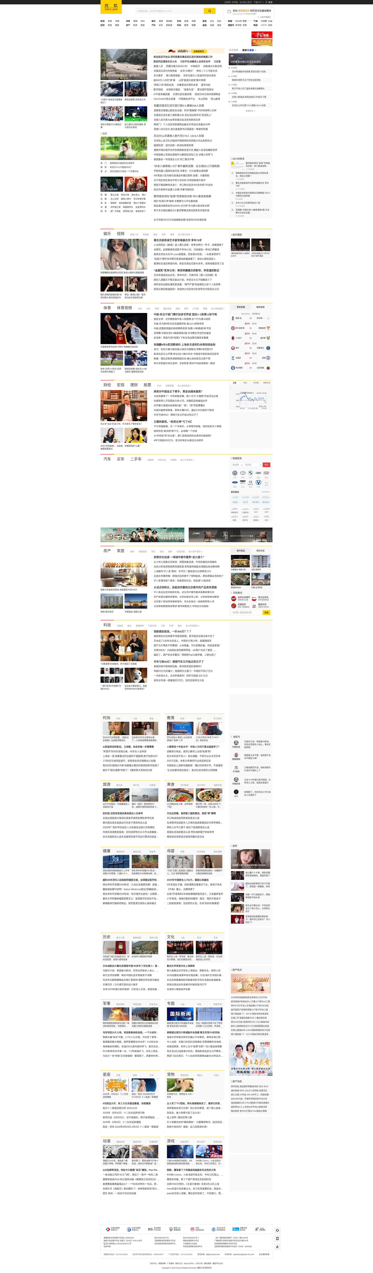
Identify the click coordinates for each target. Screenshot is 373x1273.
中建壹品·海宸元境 (238, 570)
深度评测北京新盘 (264, 607)
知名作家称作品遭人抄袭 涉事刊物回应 (174, 189)
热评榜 (238, 25)
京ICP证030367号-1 (191, 1238)
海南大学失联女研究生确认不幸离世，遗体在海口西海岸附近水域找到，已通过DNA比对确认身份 (217, 1037)
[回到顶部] (277, 1254)
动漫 (212, 25)
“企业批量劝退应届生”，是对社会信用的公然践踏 (192, 770)
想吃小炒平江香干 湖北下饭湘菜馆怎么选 (188, 827)
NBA (143, 21)
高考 (182, 718)
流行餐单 (184, 785)
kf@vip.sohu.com (213, 1254)
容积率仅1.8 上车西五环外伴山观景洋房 (249, 1107)
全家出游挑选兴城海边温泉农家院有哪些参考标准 (128, 818)
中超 (156, 308)
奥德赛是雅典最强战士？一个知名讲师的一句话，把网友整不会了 (136, 1184)
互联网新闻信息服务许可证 (164, 1241)
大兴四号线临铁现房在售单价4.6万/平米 (249, 997)
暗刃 (144, 195)
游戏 (219, 25)
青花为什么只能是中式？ (121, 167)
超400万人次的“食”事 (164, 80)
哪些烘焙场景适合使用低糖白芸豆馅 (185, 836)
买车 (161, 25)
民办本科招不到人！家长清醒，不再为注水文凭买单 (193, 756)
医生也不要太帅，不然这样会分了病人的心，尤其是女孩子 (258, 908)
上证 (234, 383)
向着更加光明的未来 (187, 85)
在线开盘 (180, 551)
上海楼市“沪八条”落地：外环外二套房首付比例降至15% (182, 571)
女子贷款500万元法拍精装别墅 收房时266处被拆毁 (180, 220)
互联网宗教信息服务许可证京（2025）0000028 (233, 1247)
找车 (266, 465)
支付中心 (153, 1263)
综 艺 (104, 211)
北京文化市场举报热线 (221, 1229)
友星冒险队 (141, 207)
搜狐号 (236, 737)
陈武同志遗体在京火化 (165, 61)
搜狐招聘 (162, 1263)
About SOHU (189, 1263)
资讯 (153, 551)
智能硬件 (139, 626)
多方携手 (158, 75)
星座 (106, 1074)
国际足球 (167, 308)
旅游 (186, 21)
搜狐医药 (120, 852)
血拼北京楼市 (244, 597)
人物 (135, 718)
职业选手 (201, 1142)
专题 (117, 21)
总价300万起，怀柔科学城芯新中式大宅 (249, 1099)
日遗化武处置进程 (182, 94)
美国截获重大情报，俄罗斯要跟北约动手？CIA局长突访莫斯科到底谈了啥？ (142, 1042)
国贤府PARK (236, 588)
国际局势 (120, 1004)
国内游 (119, 785)
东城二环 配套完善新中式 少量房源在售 (249, 1018)
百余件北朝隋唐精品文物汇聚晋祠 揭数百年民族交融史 (131, 980)
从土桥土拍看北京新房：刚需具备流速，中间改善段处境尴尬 (185, 562)
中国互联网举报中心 (115, 1229)
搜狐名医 (137, 852)
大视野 (264, 21)
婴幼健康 (218, 852)
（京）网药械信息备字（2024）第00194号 (231, 1238)
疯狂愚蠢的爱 (125, 203)
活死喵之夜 (115, 207)
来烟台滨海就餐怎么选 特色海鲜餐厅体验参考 (190, 832)
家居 (143, 25)
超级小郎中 (126, 199)
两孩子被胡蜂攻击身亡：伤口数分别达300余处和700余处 (183, 185)
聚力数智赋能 (173, 75)
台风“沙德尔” (186, 71)
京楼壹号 (242, 604)
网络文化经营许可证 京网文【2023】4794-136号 (123, 1241)
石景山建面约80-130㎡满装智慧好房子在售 (250, 1030)
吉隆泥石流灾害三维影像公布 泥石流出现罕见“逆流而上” (183, 115)
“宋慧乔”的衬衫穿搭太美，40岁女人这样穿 (124, 751)
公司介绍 (199, 1263)
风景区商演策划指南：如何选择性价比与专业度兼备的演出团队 (135, 832)
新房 (135, 25)
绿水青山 (135, 195)
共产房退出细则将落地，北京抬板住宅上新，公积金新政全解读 (186, 597)
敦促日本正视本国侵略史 (207, 94)
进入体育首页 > (217, 308)
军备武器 (137, 1004)
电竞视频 (184, 1142)
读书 (199, 938)
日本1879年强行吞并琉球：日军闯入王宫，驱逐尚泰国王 (132, 989)
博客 (245, 21)
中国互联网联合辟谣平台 (192, 1247)
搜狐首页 (111, 7)
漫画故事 (120, 1142)
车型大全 (161, 460)
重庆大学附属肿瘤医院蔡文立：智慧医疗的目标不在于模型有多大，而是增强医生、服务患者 (150, 898)
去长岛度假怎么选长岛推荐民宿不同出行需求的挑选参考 (132, 836)
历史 (219, 21)
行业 (159, 386)
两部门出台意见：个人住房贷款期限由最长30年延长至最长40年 (200, 1056)
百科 (161, 551)
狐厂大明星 (115, 211)
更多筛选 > (266, 492)
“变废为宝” (188, 89)
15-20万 (256, 497)
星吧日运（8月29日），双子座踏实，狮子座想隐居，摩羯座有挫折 (137, 1117)
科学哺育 (201, 852)
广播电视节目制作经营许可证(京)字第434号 (231, 1241)
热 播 (104, 195)
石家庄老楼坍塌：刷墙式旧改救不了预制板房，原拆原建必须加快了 (189, 576)
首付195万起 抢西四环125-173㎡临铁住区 (250, 1022)
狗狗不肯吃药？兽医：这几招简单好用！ (188, 1127)
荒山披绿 (215, 99)
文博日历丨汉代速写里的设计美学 (120, 984)
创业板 (256, 383)
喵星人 (200, 1075)
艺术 (216, 938)
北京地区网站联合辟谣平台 (164, 1244)
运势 (135, 1075)
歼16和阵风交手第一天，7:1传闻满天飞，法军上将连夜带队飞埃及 (137, 1051)
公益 (270, 21)
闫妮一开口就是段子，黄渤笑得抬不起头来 (258, 896)
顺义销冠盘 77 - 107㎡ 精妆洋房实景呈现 (249, 1014)
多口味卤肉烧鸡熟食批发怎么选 (183, 818)
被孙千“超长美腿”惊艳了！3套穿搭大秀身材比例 (127, 770)
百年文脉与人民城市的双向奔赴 (199, 75)
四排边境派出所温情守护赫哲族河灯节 (186, 984)
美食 (171, 784)
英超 (135, 21)
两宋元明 (153, 938)
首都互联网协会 (243, 1229)
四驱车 (235, 502)
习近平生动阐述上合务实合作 (195, 61)
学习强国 (261, 34)
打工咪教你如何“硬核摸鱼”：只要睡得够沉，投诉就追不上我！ (199, 1122)
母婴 (194, 21)
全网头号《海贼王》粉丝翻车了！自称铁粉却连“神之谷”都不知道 (136, 1188)
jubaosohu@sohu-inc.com (243, 1254)
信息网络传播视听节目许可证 (225, 1244)
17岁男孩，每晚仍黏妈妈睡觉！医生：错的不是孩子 (194, 898)
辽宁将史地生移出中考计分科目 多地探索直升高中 (180, 180)
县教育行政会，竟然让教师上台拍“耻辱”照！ (190, 751)
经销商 (173, 460)
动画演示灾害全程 (212, 66)
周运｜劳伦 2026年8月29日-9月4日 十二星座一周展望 (130, 1127)
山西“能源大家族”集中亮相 (192, 80)
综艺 (163, 234)
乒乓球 (195, 308)
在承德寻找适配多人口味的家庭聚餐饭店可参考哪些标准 (196, 822)
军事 (110, 21)
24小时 (238, 21)
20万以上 (266, 497)
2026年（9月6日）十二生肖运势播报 (122, 1122)
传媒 (199, 1004)
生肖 (151, 1075)
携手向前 (205, 85)
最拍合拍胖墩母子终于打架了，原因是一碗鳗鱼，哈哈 (258, 885)
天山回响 (202, 99)
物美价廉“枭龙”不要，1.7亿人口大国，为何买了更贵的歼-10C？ (135, 1037)
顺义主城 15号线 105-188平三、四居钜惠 (250, 1094)
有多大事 (125, 195)
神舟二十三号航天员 (206, 71)
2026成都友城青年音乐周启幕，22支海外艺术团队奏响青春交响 (200, 975)
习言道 (217, 61)
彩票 (245, 25)
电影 (155, 234)
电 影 (104, 203)
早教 (182, 852)
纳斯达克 (266, 383)
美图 (172, 234)
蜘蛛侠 (113, 203)
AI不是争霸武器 (162, 94)
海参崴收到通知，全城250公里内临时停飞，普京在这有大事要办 (136, 1046)
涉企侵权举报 (264, 1254)
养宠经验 (184, 1075)
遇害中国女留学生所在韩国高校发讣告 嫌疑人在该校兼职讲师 (185, 150)
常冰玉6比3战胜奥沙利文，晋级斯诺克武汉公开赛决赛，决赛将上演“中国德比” (207, 1051)
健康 (194, 25)
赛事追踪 (218, 1142)
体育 (107, 308)
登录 (270, 2)
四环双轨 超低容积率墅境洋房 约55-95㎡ (249, 1086)
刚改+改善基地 (243, 607)
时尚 (106, 718)
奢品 (151, 718)
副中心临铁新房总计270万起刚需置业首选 (250, 1026)
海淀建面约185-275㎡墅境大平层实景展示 (250, 1103)
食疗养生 (201, 785)
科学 (171, 626)
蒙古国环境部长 (205, 89)
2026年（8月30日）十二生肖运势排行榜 (124, 1113)
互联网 (120, 626)
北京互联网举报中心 (136, 1229)
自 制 (104, 199)
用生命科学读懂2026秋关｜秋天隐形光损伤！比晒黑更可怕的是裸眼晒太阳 (141, 894)
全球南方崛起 (173, 89)
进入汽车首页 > (187, 460)
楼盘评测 (262, 604)
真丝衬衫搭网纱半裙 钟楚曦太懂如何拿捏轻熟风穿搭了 (131, 765)
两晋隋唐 (137, 938)
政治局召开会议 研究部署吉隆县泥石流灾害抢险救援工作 (183, 57)
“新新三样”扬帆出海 (164, 85)
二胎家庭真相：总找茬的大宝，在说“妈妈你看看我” (193, 903)
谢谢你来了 (141, 211)
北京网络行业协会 (157, 1229)
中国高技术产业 (187, 99)
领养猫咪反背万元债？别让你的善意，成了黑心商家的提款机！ (199, 1108)
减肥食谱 (218, 785)
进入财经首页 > (184, 386)
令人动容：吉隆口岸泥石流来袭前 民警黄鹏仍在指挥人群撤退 (198, 1042)
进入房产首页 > (196, 551)
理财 (117, 25)
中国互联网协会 (199, 1229)
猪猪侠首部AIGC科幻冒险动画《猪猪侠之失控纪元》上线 (132, 1179)
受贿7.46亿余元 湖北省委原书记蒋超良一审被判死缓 (181, 129)
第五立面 (114, 195)
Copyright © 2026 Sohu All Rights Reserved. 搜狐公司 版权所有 (187, 1268)
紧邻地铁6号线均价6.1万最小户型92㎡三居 (250, 1001)
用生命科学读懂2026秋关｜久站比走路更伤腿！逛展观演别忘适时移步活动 (141, 884)
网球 (205, 308)
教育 (186, 25)
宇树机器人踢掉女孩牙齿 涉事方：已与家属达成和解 (181, 171)
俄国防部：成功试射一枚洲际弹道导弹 (173, 145)
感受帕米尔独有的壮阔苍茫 (122, 163)
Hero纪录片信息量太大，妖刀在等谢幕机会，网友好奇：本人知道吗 (202, 1188)
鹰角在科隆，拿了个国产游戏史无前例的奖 (189, 1179)
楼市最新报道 (263, 600)
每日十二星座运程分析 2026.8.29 (120, 1108)
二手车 (136, 459)
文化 (212, 21)
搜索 (266, 612)
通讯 (129, 626)
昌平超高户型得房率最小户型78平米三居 (249, 1009)
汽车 (107, 459)
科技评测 (152, 626)
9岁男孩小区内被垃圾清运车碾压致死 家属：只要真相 (181, 175)
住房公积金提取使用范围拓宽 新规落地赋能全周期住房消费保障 (187, 566)
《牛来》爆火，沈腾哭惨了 (181, 889)
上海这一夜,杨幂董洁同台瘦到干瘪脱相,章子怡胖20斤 (130, 756)
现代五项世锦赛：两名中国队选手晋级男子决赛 (127, 975)
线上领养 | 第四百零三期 (179, 1117)
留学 (199, 718)
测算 (118, 1075)
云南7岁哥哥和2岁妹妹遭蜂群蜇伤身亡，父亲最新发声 (195, 894)
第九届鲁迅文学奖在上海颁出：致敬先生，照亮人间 (193, 970)
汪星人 (217, 1075)
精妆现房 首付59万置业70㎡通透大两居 (249, 1111)
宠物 (171, 1074)
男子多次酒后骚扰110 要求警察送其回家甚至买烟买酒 (181, 210)
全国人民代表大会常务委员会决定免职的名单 (177, 120)
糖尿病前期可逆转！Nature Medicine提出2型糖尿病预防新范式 (135, 889)
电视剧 (169, 21)
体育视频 (124, 308)
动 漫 (104, 207)
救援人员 (158, 66)
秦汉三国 (120, 938)
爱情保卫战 (128, 211)
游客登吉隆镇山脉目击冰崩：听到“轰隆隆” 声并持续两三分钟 (185, 110)
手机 (162, 626)
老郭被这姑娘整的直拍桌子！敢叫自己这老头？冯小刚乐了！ (258, 919)
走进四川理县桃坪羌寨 (178, 989)
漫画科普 (137, 1142)
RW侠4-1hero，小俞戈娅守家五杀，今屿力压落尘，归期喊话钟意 (201, 1174)
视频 (161, 21)
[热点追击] (249, 50)
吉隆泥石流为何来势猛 (165, 71)
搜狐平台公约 (217, 1263)
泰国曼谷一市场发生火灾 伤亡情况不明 (174, 159)
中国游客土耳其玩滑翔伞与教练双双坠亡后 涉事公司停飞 (183, 154)
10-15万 (245, 497)
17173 (264, 25)
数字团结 (158, 89)
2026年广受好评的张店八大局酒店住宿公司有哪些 (129, 827)
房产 (107, 551)
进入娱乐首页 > (185, 234)
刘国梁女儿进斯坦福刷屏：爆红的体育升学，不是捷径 (195, 765)
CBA (148, 308)
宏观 (110, 25)
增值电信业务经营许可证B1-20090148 (119, 1238)
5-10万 (235, 497)
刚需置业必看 (243, 600)
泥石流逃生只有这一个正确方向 (124, 171)
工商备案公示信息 (190, 1244)
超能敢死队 (128, 207)
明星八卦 (134, 234)
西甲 (186, 308)
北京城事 (233, 50)
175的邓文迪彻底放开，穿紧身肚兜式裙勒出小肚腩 (129, 761)
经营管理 (169, 386)
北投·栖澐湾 (256, 570)
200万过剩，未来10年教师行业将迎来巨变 (189, 761)
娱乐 (107, 234)
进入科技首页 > (193, 626)
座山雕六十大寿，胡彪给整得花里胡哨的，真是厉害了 (258, 874)
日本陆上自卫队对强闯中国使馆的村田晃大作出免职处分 (183, 140)
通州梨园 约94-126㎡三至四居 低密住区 (249, 1090)
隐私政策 (207, 1263)
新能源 (169, 25)
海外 (170, 551)
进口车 (245, 502)
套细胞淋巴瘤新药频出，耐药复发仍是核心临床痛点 (129, 903)
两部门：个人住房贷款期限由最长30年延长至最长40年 (182, 124)
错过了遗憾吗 (139, 203)
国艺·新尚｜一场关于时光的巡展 (119, 1193)
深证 (245, 383)
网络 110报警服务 (177, 1229)
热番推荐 (153, 1142)
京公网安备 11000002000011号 (118, 1244)
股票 (147, 385)
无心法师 (114, 199)
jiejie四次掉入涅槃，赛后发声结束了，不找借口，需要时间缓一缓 (201, 1193)
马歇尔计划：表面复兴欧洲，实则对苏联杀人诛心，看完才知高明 (136, 970)
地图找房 (142, 551)
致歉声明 (218, 1004)
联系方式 (178, 1263)
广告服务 (170, 1263)
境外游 (136, 785)
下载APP (258, 2)
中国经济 (195, 66)
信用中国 (107, 1247)
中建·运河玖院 (256, 588)
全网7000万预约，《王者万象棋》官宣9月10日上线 (193, 1184)
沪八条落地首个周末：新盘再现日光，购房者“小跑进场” (182, 580)
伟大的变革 (261, 42)
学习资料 (218, 718)
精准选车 (265, 502)
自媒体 (150, 460)
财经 (107, 385)
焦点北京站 (263, 597)
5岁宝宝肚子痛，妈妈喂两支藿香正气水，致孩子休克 (194, 884)
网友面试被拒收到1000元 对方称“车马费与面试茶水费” (182, 206)
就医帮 (152, 852)
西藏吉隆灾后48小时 (176, 66)
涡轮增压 (255, 502)
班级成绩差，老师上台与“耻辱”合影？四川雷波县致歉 (194, 1046)
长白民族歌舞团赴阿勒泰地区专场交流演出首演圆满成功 (196, 980)
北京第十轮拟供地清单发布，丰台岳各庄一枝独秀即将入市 (184, 601)
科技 (107, 625)
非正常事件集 (139, 199)
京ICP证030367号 (161, 1238)
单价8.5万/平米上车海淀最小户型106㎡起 (250, 1005)
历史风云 (153, 1004)
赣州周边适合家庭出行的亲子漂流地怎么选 (125, 822)
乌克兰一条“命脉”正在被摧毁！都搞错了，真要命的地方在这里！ (136, 1056)
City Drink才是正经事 (164, 99)
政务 (270, 25)
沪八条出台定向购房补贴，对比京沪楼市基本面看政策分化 (184, 592)
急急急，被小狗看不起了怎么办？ (184, 1113)
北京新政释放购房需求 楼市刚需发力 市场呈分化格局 (181, 606)
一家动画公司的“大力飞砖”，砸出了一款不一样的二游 (130, 1174)
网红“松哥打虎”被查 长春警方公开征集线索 (176, 201)
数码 (179, 626)
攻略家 (152, 785)
